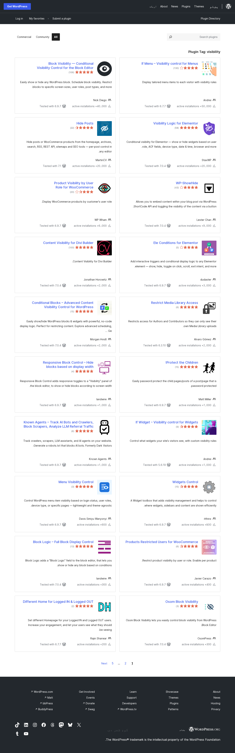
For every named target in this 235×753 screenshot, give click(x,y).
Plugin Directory (210, 18)
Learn (133, 691)
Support (132, 697)
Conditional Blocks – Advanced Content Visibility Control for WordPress (62, 305)
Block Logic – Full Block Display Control (63, 542)
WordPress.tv (127, 709)
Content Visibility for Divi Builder (68, 243)
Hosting (215, 703)
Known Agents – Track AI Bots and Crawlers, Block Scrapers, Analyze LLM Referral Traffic (58, 424)
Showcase (172, 691)
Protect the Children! (182, 362)
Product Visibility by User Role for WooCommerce (73, 185)
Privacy (215, 709)
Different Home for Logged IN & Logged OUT (58, 602)
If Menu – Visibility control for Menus (170, 63)
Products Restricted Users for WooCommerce (162, 542)
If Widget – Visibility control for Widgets (167, 422)
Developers (129, 703)
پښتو (182, 729)
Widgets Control (185, 482)
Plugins (174, 703)
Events (90, 697)
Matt (48, 697)
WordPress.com (42, 691)
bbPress (46, 703)
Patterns (173, 709)
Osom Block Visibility (181, 602)
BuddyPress (44, 709)
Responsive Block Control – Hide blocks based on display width (68, 365)
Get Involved (87, 691)
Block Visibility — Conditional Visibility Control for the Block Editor (65, 66)
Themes (173, 697)
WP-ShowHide (187, 183)
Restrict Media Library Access (174, 303)
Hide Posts (85, 123)
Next (104, 663)
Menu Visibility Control (76, 482)
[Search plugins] (170, 37)
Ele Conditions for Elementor (175, 243)
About (216, 691)
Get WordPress (17, 6)
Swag (90, 709)
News (217, 697)
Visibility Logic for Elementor (175, 123)
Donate (89, 703)
